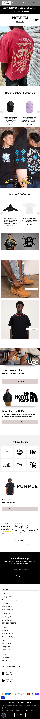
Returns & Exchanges (9, 637)
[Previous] (1, 111)
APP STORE (9, 674)
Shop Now (19, 381)
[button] (3, 715)
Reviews (5, 603)
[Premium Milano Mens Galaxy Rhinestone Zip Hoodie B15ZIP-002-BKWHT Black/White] (10, 208)
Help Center (6, 630)
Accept (20, 714)
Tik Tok (4, 660)
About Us (5, 593)
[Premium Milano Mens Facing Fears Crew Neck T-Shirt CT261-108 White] (29, 208)
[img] (7, 531)
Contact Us (6, 627)
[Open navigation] (3, 19)
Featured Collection (20, 194)
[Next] (38, 111)
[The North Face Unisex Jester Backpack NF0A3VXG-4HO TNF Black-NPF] (10, 106)
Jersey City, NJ (7, 620)
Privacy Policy (7, 597)
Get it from (9, 672)
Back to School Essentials (20, 92)
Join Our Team (7, 606)
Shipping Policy (7, 643)
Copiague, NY (6, 614)
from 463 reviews (7, 534)
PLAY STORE (9, 681)
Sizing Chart (6, 647)
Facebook (5, 657)
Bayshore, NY (6, 617)
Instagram (5, 654)
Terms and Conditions (9, 600)
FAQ (3, 640)
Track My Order (7, 634)
